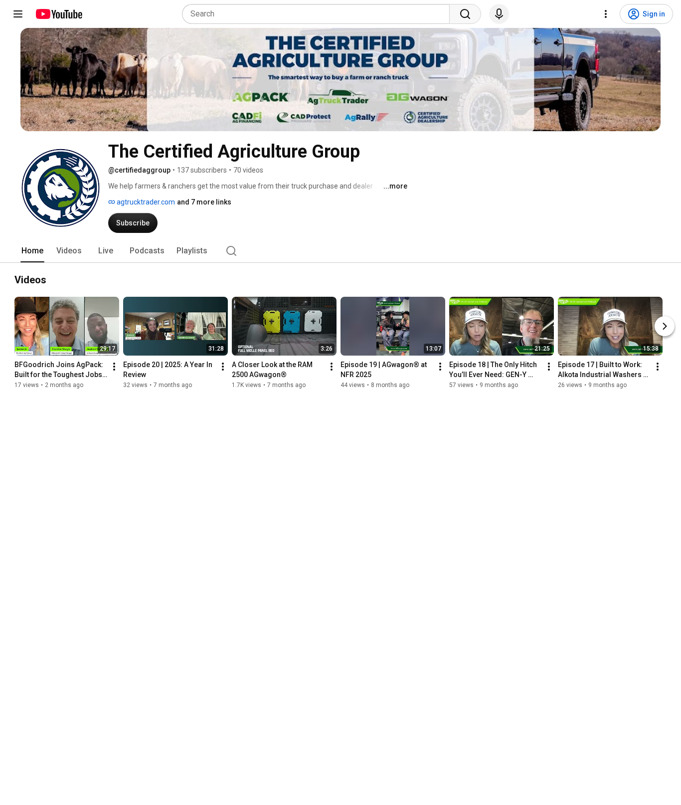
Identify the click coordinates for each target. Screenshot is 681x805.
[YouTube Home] (58, 14)
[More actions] (114, 367)
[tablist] (340, 251)
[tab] (32, 251)
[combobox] (318, 14)
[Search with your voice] (499, 14)
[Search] (465, 14)
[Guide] (18, 14)
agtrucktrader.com (145, 202)
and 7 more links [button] (204, 202)
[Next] (665, 326)
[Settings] (606, 14)
